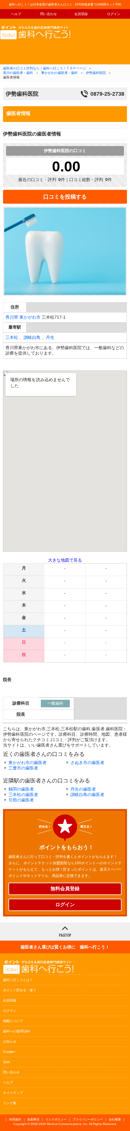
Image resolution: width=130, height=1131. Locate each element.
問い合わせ (48, 14)
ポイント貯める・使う (19, 990)
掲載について (13, 1021)
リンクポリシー (56, 1119)
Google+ (9, 1051)
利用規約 (15, 1119)
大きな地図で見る (65, 560)
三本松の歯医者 (23, 794)
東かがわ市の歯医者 (27, 762)
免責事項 (33, 1119)
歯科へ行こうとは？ (18, 980)
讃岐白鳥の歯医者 (87, 794)
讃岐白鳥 (32, 337)
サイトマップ (13, 1092)
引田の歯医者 (21, 800)
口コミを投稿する (65, 197)
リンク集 (9, 1103)
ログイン (65, 904)
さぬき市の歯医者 (87, 762)
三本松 (11, 337)
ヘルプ (16, 14)
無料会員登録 (65, 888)
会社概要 (115, 1119)
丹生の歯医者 (83, 789)
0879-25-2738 (107, 94)
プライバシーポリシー (88, 1119)
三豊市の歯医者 (23, 768)
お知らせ (9, 1041)
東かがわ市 (30, 317)
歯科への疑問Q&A (16, 1031)
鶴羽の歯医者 (21, 789)
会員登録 (81, 14)
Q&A (6, 1062)
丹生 (50, 337)
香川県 (11, 317)
